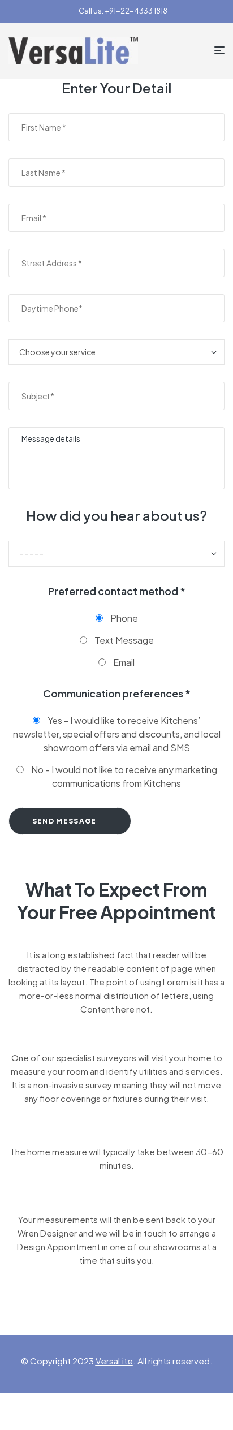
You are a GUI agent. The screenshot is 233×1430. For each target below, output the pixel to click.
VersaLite (114, 1360)
